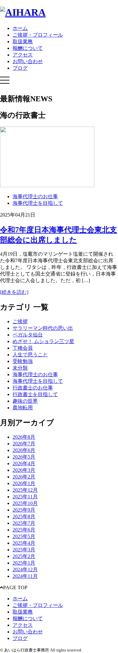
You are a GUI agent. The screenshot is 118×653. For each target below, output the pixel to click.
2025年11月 (25, 496)
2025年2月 (24, 556)
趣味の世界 (25, 401)
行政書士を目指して (35, 394)
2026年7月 (24, 443)
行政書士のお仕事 (33, 387)
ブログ (20, 68)
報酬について (28, 48)
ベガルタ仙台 (28, 334)
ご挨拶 (20, 321)
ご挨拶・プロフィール (38, 35)
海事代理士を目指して (38, 203)
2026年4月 (24, 463)
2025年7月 (24, 523)
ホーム (20, 28)
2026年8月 (24, 437)
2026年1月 (24, 483)
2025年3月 (24, 549)
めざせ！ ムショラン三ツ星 (43, 341)
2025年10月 (25, 503)
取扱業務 (23, 41)
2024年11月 (25, 576)
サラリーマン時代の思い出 (43, 328)
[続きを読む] (14, 292)
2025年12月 (25, 490)
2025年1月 (24, 563)
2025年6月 (24, 529)
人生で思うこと (30, 354)
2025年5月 (24, 536)
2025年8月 (24, 516)
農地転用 (23, 407)
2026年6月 (24, 450)
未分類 (20, 368)
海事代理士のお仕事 (35, 196)
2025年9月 (24, 510)
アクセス (23, 54)
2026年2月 (24, 476)
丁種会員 (23, 348)
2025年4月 (24, 543)
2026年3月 (24, 470)
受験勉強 (23, 361)
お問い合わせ (28, 61)
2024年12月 (25, 569)
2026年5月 (24, 457)
